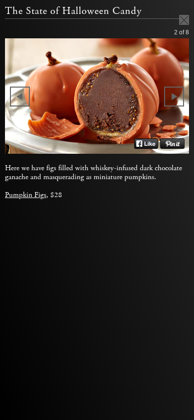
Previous (20, 96)
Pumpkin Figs (25, 195)
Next (174, 96)
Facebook (146, 143)
